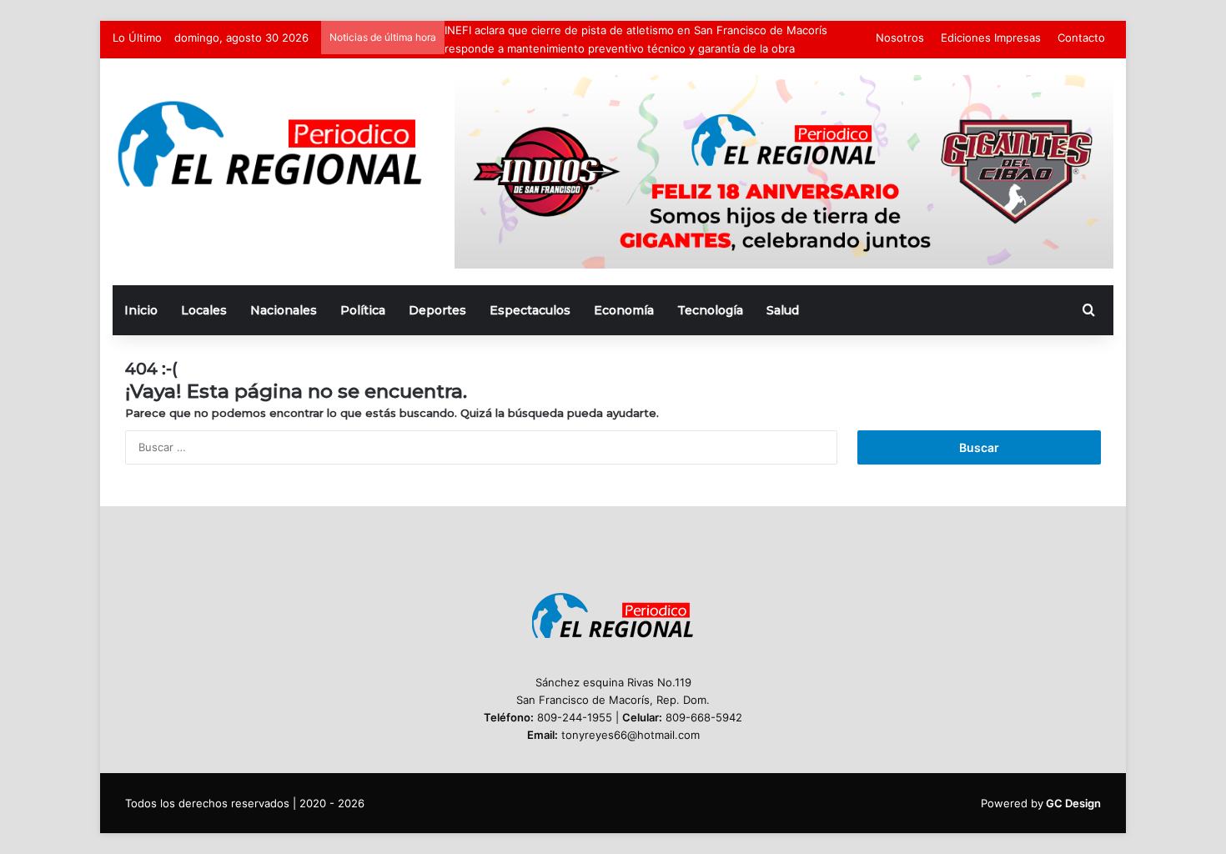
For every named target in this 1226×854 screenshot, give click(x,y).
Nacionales (283, 310)
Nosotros (900, 37)
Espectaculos (530, 310)
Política (362, 310)
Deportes (437, 310)
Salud (782, 310)
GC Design (1073, 803)
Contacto (1081, 37)
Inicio (141, 310)
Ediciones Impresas (991, 37)
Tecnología (710, 310)
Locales (204, 310)
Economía (624, 310)
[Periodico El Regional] (271, 144)
